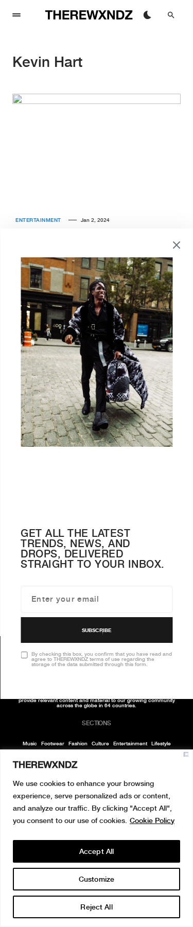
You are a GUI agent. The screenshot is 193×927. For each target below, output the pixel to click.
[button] (16, 15)
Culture (100, 743)
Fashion (77, 743)
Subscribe (96, 630)
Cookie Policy (152, 820)
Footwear (52, 743)
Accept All (96, 851)
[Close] (186, 754)
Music (30, 743)
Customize (96, 879)
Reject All (96, 907)
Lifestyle (161, 743)
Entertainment (38, 220)
